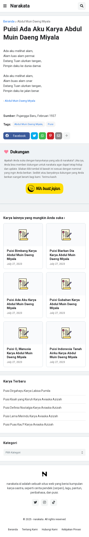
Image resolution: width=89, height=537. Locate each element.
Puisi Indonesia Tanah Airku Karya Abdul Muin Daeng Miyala (66, 353)
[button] (5, 6)
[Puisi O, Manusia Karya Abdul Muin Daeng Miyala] (23, 333)
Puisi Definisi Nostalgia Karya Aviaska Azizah (32, 407)
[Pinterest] (50, 135)
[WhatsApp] (42, 135)
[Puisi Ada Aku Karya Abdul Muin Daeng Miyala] (23, 283)
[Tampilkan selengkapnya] (66, 135)
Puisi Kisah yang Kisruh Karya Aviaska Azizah (32, 399)
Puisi (50, 124)
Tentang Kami (30, 529)
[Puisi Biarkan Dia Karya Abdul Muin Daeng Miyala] (65, 234)
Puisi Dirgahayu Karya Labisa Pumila (26, 390)
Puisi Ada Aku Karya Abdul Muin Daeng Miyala (21, 304)
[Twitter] (34, 135)
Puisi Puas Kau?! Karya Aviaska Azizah (28, 424)
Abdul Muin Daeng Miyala (33, 21)
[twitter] (35, 502)
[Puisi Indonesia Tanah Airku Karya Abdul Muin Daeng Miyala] (65, 333)
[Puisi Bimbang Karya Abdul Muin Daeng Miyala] (23, 234)
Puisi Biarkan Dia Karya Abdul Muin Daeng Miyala (62, 255)
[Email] (58, 135)
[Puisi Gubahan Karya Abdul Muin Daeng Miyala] (65, 283)
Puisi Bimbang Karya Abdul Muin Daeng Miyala (22, 255)
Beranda (8, 21)
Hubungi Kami (50, 529)
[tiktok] (53, 502)
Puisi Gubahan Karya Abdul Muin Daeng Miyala (65, 304)
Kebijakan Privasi (71, 529)
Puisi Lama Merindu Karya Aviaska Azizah (30, 416)
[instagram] (44, 502)
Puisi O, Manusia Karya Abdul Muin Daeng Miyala (19, 353)
